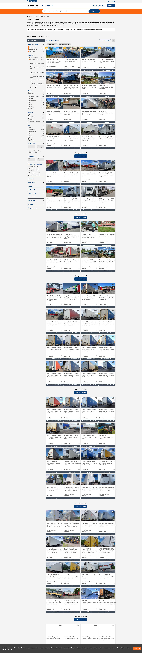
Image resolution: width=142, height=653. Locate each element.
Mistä (29, 158)
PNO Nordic (71, 498)
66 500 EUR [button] (102, 304)
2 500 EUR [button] (67, 444)
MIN (29, 145)
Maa (29, 125)
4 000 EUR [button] (85, 382)
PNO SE (54, 148)
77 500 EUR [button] (85, 609)
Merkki (29, 91)
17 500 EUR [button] (50, 304)
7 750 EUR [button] (67, 145)
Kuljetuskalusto (33, 16)
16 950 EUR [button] (102, 68)
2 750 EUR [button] (102, 330)
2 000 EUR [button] (102, 119)
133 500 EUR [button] (50, 609)
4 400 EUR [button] (50, 330)
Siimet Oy (107, 209)
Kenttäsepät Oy (89, 96)
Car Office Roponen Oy (72, 70)
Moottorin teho (32, 197)
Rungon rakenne (32, 208)
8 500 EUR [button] (85, 93)
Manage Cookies (120, 647)
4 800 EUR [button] (85, 145)
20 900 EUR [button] (67, 304)
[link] (54, 52)
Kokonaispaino (32, 193)
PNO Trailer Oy (107, 560)
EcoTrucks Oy (54, 209)
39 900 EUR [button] (67, 609)
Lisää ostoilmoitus (81, 156)
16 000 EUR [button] (67, 119)
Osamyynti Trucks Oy (54, 611)
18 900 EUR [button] (50, 557)
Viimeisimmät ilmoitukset (35, 164)
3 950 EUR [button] (102, 469)
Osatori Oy (72, 96)
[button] (36, 40)
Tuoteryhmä (31, 55)
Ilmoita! (112, 5)
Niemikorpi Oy (54, 307)
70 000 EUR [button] (67, 268)
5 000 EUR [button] (67, 330)
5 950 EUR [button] (85, 330)
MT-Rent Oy (71, 122)
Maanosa (30, 112)
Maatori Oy (106, 96)
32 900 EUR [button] (102, 531)
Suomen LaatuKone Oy (72, 611)
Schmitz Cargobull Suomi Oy (107, 70)
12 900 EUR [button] (85, 119)
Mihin (38, 158)
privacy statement (5, 649)
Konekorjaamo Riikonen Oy (54, 70)
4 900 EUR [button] (50, 469)
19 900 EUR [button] (102, 609)
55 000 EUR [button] (67, 242)
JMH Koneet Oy (71, 560)
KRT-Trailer (107, 122)
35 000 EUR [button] (67, 557)
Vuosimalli (31, 156)
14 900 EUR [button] (50, 242)
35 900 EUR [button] (50, 495)
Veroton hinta (31, 143)
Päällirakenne (31, 200)
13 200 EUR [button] (67, 469)
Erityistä (30, 186)
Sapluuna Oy (89, 122)
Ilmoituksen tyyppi (33, 44)
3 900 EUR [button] (102, 444)
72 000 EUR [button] (102, 207)
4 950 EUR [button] (85, 304)
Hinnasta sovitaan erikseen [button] (52, 67)
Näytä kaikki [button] (33, 87)
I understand (137, 648)
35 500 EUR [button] (50, 93)
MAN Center (54, 560)
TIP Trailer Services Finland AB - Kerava (72, 332)
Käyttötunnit (31, 189)
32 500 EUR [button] (85, 68)
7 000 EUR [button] (50, 119)
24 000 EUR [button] (102, 93)
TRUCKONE (106, 585)
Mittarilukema (31, 182)
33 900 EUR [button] (67, 93)
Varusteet (30, 204)
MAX (38, 145)
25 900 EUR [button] (50, 207)
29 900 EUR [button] (102, 145)
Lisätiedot (30, 179)
